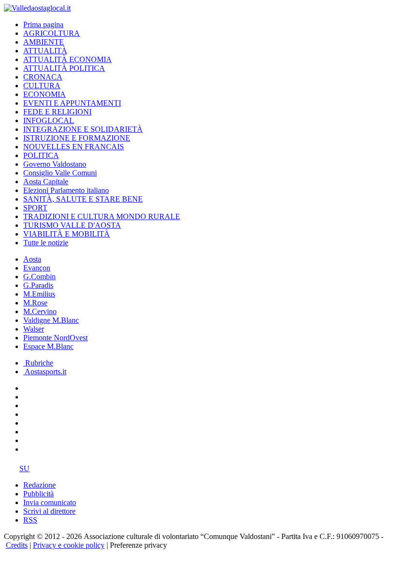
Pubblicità (38, 494)
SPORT (35, 208)
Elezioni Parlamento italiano (66, 190)
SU (24, 468)
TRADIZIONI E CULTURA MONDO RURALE (101, 216)
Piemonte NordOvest (55, 338)
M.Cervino (40, 311)
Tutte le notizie (45, 242)
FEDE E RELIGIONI (57, 112)
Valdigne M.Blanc (51, 320)
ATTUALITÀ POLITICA (64, 68)
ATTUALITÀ (45, 51)
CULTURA (42, 85)
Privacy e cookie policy (69, 545)
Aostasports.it (44, 371)
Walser (33, 329)
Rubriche (38, 363)
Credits (17, 545)
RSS (30, 520)
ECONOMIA (44, 94)
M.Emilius (39, 294)
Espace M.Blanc (48, 346)
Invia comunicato (49, 502)
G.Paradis (38, 285)
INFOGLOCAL (48, 120)
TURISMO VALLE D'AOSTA (72, 225)
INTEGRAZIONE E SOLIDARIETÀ (83, 129)
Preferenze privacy (138, 545)
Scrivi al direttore (49, 511)
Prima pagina (43, 24)
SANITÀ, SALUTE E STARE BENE (83, 199)
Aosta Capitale (45, 181)
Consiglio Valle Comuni (60, 173)
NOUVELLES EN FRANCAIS (73, 147)
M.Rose (35, 303)
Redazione (39, 485)
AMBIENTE (43, 42)
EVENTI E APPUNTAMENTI (72, 103)
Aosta (32, 259)
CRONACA (42, 77)
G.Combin (39, 276)
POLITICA (41, 155)
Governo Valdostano (54, 164)
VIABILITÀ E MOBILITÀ (66, 234)
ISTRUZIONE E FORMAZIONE (76, 138)
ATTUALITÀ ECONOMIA (67, 59)
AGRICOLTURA (51, 33)
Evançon (36, 268)
